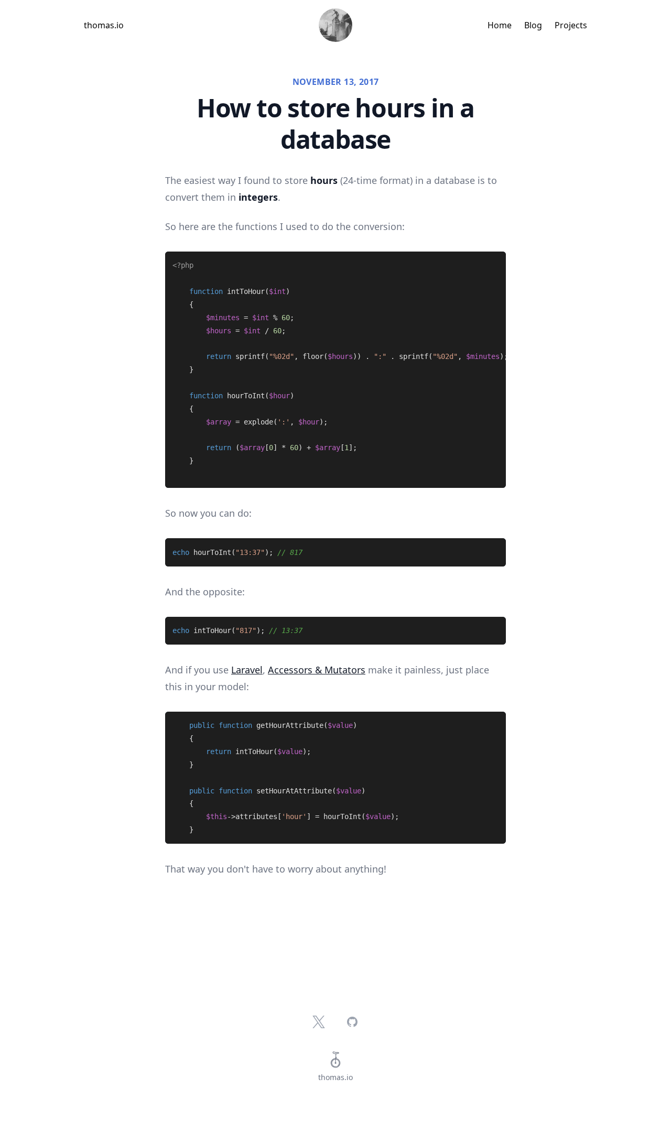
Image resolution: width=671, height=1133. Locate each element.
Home (500, 25)
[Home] (335, 25)
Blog (533, 25)
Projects (571, 25)
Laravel (247, 669)
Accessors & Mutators (316, 669)
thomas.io (104, 25)
